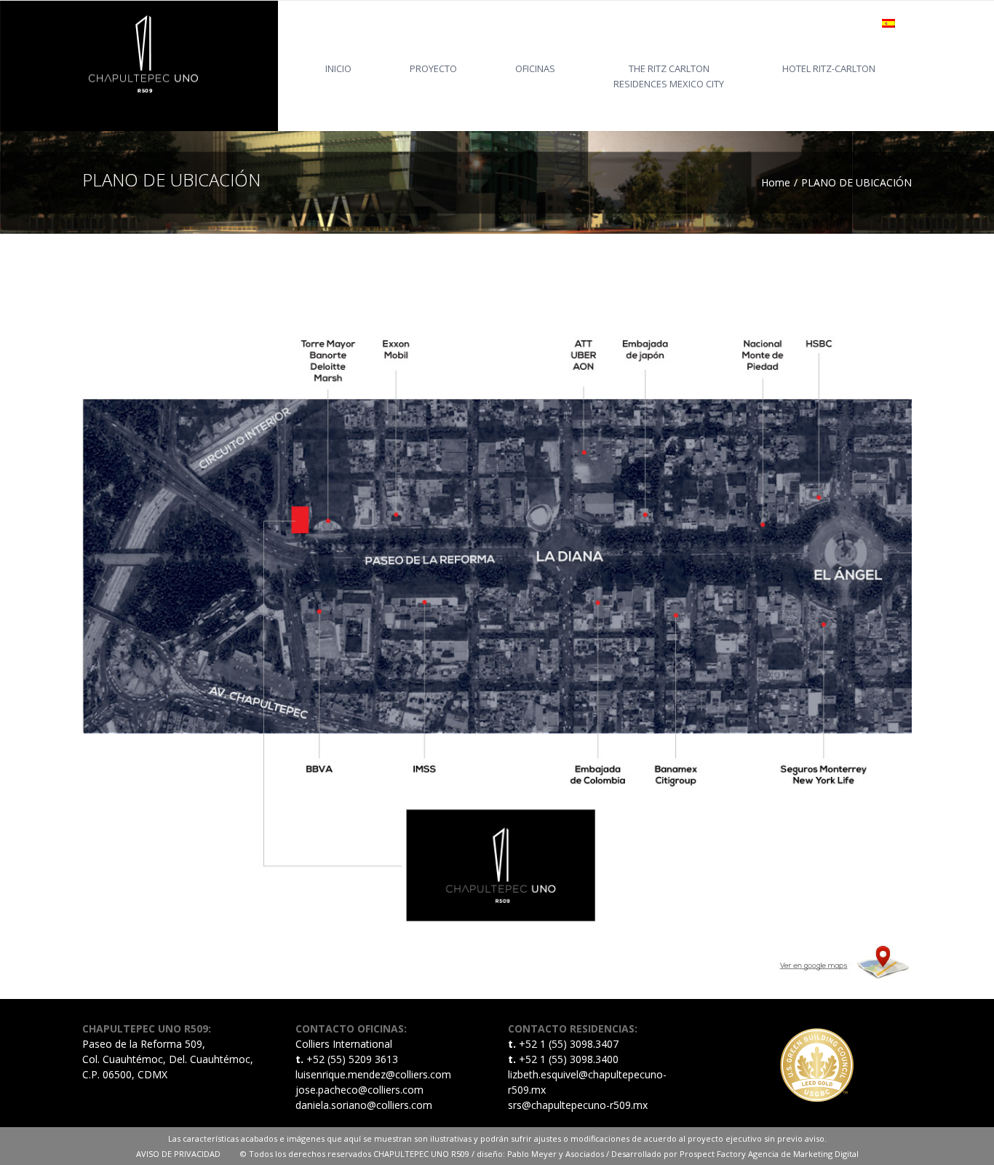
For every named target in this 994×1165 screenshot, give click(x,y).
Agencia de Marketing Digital (803, 1153)
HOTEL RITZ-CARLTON (828, 68)
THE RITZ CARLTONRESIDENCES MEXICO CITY (668, 76)
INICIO (338, 68)
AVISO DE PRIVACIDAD (188, 1153)
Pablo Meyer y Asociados (555, 1153)
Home (775, 182)
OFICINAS (535, 68)
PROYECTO (433, 68)
